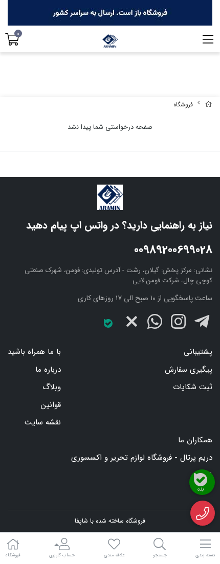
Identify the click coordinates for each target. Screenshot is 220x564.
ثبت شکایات (192, 387)
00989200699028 (173, 250)
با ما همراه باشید (34, 352)
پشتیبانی (198, 352)
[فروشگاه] (110, 197)
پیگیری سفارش (188, 370)
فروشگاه (183, 104)
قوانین (51, 405)
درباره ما (48, 370)
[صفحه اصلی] (208, 104)
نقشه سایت (43, 422)
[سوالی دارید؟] (202, 513)
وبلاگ (51, 387)
